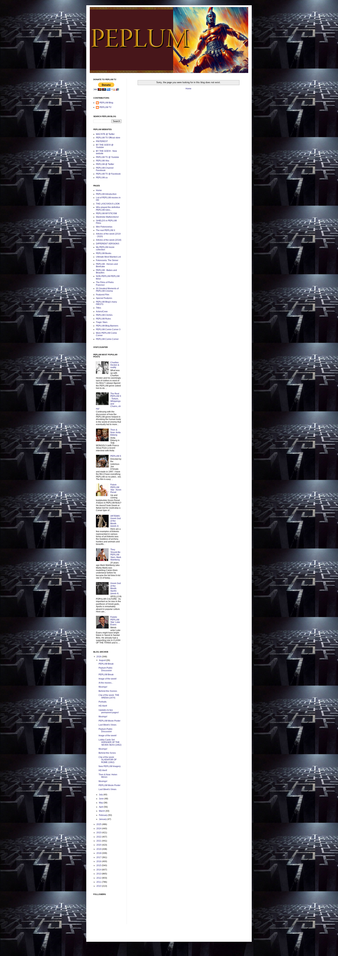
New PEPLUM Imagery (110, 766)
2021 (99, 841)
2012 (99, 878)
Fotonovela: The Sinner (107, 260)
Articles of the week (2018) (108, 240)
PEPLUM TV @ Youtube (107, 157)
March (102, 811)
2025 (99, 824)
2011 (99, 882)
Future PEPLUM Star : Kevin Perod (115, 488)
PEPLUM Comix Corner (107, 339)
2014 (99, 869)
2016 (99, 861)
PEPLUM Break (106, 664)
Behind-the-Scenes (108, 691)
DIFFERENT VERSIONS (107, 243)
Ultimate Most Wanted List (108, 257)
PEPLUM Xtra (102, 160)
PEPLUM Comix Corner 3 (108, 329)
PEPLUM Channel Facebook (105, 169)
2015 (99, 865)
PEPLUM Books (103, 253)
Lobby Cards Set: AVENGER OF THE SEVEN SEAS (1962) (110, 742)
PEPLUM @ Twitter (105, 164)
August (102, 660)
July (101, 794)
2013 (99, 873)
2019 (99, 849)
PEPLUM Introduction (106, 194)
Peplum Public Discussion (105, 669)
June (101, 798)
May (101, 802)
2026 (99, 656)
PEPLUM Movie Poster (109, 721)
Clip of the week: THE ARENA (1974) (109, 696)
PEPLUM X (115, 456)
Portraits (103, 702)
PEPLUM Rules (103, 318)
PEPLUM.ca (102, 177)
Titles (98, 308)
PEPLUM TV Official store (108, 137)
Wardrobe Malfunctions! (107, 217)
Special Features (104, 298)
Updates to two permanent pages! (109, 711)
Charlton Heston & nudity (114, 365)
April (101, 807)
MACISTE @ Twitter (105, 134)
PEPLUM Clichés (104, 315)
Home (188, 88)
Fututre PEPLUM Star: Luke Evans (115, 621)
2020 (99, 845)
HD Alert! (103, 706)
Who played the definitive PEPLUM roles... (108, 208)
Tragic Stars (101, 322)
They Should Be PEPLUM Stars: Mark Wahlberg (115, 554)
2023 (99, 832)
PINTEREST (102, 141)
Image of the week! (108, 679)
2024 (99, 828)
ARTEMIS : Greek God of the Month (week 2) (115, 521)
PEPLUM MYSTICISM (106, 213)
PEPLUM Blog (106, 102)
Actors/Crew (102, 311)
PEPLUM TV (105, 107)
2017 (99, 857)
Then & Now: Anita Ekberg (115, 432)
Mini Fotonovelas (104, 227)
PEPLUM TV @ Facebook (108, 174)
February (103, 815)
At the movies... (106, 683)
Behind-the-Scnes (107, 753)
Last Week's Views (107, 725)
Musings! (103, 687)
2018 (99, 853)
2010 (99, 886)
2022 (99, 837)
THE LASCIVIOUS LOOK (108, 204)
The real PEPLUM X (105, 230)
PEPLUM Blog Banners (107, 326)
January (103, 819)
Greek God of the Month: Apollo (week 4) (115, 588)
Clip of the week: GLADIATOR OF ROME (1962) (108, 759)
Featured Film (102, 294)
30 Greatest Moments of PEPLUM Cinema (107, 289)
